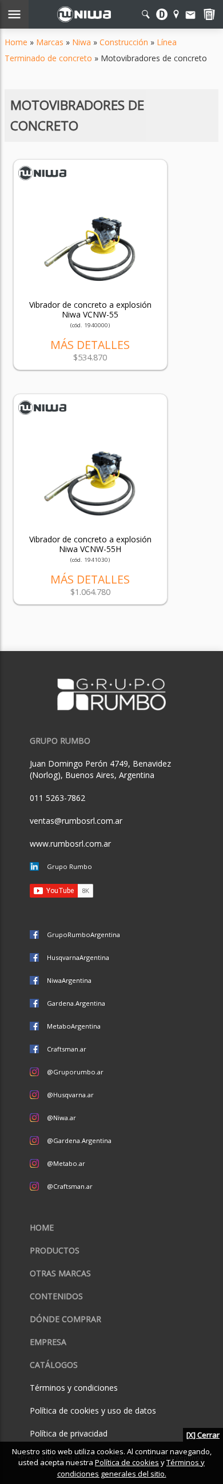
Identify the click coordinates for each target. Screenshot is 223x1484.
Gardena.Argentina (76, 1003)
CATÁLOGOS (54, 1364)
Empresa (48, 1341)
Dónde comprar (65, 1319)
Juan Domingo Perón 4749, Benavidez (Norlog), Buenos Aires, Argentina (100, 769)
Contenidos (56, 1296)
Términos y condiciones (74, 1387)
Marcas (49, 42)
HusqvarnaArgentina (78, 957)
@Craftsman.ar (70, 1186)
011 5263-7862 (57, 797)
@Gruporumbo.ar (75, 1072)
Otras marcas (60, 1273)
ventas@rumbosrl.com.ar (76, 820)
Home (16, 42)
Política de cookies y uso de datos (93, 1410)
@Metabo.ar (66, 1163)
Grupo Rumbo (69, 866)
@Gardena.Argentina (79, 1140)
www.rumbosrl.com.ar (70, 843)
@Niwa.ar (61, 1117)
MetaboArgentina (74, 1026)
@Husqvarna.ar (70, 1094)
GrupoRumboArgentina (83, 934)
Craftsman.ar (66, 1049)
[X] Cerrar (203, 1435)
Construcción (123, 42)
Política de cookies (127, 1462)
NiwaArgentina (69, 980)
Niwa (81, 42)
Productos (54, 1250)
